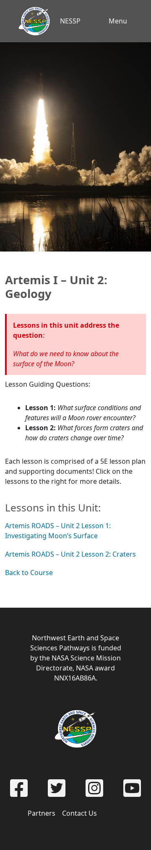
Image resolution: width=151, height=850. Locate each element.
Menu (118, 21)
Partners (41, 813)
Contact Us (79, 813)
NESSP (70, 21)
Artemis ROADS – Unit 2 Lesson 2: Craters (70, 554)
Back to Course (29, 572)
